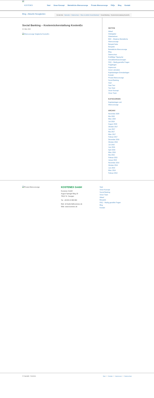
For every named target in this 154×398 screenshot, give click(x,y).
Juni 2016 (111, 147)
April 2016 (111, 150)
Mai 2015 (111, 155)
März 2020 (112, 119)
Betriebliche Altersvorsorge (117, 49)
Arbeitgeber (112, 34)
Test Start (111, 88)
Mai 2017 (111, 132)
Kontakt (111, 75)
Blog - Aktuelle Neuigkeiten (33, 14)
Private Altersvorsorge (116, 78)
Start (110, 83)
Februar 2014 (112, 173)
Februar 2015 (112, 157)
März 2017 (112, 134)
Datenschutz (112, 54)
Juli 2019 (111, 121)
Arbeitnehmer (113, 36)
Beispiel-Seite (113, 44)
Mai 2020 (111, 116)
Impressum (112, 67)
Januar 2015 (112, 160)
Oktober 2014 (113, 165)
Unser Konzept (113, 90)
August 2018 (112, 124)
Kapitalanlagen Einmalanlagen (118, 72)
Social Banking (113, 80)
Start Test (111, 85)
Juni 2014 (111, 168)
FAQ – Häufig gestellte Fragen (118, 62)
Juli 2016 (111, 145)
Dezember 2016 (113, 139)
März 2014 (112, 170)
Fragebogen (112, 65)
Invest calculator (114, 70)
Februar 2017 (112, 137)
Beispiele (111, 47)
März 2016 (112, 152)
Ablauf (110, 31)
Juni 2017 (111, 129)
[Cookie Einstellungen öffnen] (18, 397)
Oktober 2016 (113, 142)
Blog (109, 52)
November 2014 (113, 163)
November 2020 (113, 114)
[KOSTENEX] (27, 5)
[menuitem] (48, 5)
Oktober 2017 (113, 127)
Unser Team (112, 93)
